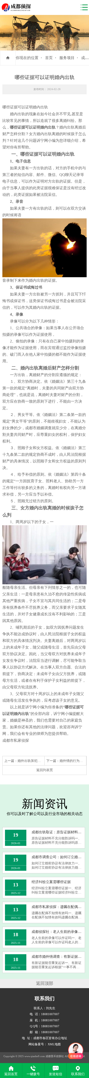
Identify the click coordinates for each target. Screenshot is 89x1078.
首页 (49, 58)
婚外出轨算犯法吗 (31, 761)
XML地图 (54, 1044)
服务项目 (67, 58)
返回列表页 (44, 770)
